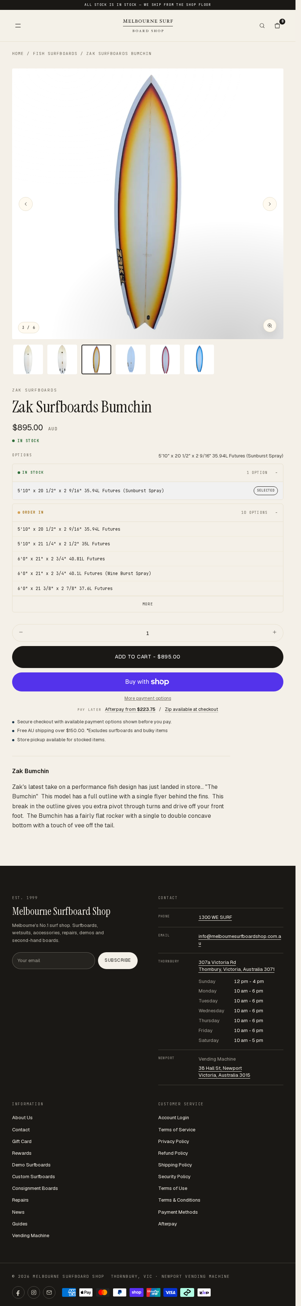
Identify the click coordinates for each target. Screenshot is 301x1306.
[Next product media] (269, 204)
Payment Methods (178, 1212)
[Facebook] (18, 1292)
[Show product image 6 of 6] (199, 359)
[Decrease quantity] (21, 632)
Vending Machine (30, 1235)
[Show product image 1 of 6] (28, 359)
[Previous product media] (25, 204)
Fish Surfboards (55, 53)
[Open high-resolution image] (270, 325)
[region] (147, 203)
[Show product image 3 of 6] (96, 359)
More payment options (147, 698)
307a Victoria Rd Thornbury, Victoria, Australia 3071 (237, 965)
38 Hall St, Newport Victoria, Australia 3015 (224, 1071)
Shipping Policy (175, 1165)
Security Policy (174, 1176)
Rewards (22, 1153)
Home (18, 53)
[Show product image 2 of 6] (62, 359)
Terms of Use (172, 1188)
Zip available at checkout (191, 709)
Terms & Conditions (179, 1200)
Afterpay (167, 1224)
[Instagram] (34, 1292)
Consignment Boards (35, 1188)
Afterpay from (130, 709)
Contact (21, 1130)
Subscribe (118, 960)
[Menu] (18, 25)
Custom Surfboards (33, 1176)
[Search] (262, 25)
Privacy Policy (173, 1141)
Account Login (173, 1117)
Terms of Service (176, 1130)
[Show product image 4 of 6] (130, 359)
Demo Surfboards (31, 1165)
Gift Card (22, 1141)
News (18, 1212)
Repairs (20, 1200)
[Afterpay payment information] (187, 1292)
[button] (147, 203)
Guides (20, 1224)
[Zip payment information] (204, 1292)
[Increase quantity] (274, 632)
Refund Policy (173, 1153)
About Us (22, 1117)
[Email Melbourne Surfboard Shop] (49, 1292)
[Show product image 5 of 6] (165, 359)
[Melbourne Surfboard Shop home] (148, 25)
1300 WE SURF (215, 917)
